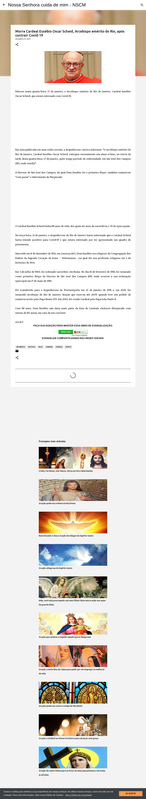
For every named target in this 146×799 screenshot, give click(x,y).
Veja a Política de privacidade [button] (78, 795)
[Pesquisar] (142, 5)
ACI (21, 322)
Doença (59, 347)
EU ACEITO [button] (131, 794)
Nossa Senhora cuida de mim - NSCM (47, 4)
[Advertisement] (73, 123)
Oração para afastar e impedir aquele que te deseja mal (65, 637)
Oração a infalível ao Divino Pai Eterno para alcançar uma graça (68, 738)
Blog (40, 347)
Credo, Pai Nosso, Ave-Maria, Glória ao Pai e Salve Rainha (66, 471)
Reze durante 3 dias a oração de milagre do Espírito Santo (66, 536)
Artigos (31, 347)
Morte (68, 347)
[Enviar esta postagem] (17, 352)
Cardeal (49, 347)
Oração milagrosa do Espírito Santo (55, 568)
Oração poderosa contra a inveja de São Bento (60, 706)
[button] (17, 45)
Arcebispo (20, 347)
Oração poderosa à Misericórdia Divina (57, 503)
